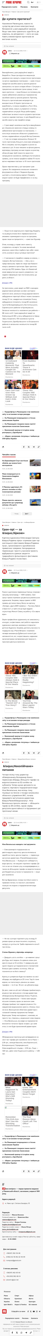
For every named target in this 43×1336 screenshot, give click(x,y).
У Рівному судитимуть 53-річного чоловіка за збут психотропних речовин (12, 489)
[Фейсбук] (28, 1311)
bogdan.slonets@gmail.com (11, 1224)
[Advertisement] (21, 205)
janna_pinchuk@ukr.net (10, 1229)
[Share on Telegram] (26, 1332)
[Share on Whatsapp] (21, 1332)
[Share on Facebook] (12, 1332)
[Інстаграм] (37, 1311)
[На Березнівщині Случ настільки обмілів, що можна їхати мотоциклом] (35, 463)
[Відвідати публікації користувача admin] (4, 52)
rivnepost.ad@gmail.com (27, 1232)
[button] (4, 2)
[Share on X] (17, 1332)
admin (10, 50)
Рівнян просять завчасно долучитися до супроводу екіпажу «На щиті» (12, 502)
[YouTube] (33, 1311)
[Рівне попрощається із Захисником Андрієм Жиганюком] (35, 476)
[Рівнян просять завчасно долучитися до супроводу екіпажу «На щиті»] (35, 502)
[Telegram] (39, 1311)
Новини (6, 15)
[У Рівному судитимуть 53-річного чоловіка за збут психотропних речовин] (35, 489)
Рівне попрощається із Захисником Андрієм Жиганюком (11, 476)
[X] (30, 1311)
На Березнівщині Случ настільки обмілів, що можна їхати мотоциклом (15, 463)
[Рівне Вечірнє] (16, 2)
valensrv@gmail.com (9, 1219)
